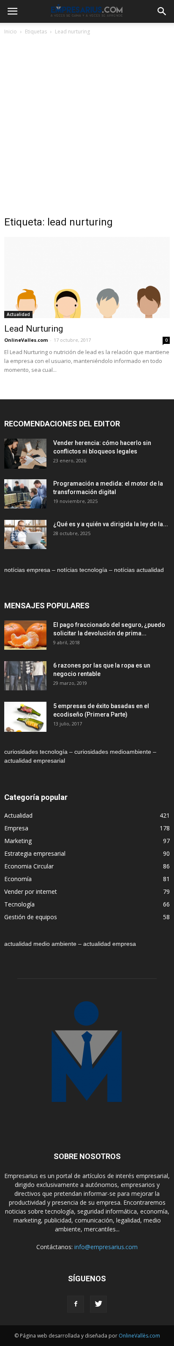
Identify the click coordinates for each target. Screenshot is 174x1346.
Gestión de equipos (30, 917)
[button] (162, 11)
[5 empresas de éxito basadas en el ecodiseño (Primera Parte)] (25, 717)
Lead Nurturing (33, 329)
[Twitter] (98, 1304)
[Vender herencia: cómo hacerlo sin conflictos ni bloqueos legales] (25, 454)
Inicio (10, 31)
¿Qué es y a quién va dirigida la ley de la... (110, 524)
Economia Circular (29, 866)
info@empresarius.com (106, 1247)
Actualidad (18, 314)
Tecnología (19, 904)
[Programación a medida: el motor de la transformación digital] (25, 493)
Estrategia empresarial (34, 853)
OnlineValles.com (26, 340)
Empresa (16, 828)
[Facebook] (75, 1304)
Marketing (18, 841)
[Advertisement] (87, 128)
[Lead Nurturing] (87, 277)
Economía (18, 879)
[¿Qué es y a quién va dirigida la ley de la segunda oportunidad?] (25, 534)
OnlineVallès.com (139, 1335)
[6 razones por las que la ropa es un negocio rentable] (25, 675)
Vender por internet (30, 891)
